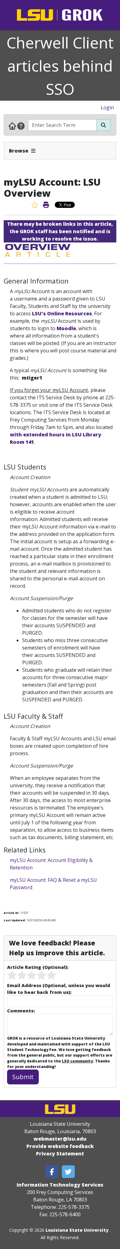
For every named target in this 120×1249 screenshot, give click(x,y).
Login (107, 107)
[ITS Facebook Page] (52, 1171)
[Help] (21, 125)
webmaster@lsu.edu (60, 1138)
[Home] (12, 125)
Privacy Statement (60, 1153)
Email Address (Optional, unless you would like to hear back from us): (58, 988)
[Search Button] (103, 125)
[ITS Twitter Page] (68, 1171)
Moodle (66, 328)
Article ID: (11, 913)
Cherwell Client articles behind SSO (60, 65)
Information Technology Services (60, 1184)
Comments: (21, 1010)
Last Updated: (15, 920)
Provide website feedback (60, 1146)
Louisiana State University (77, 1230)
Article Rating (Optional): (37, 967)
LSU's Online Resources (62, 313)
